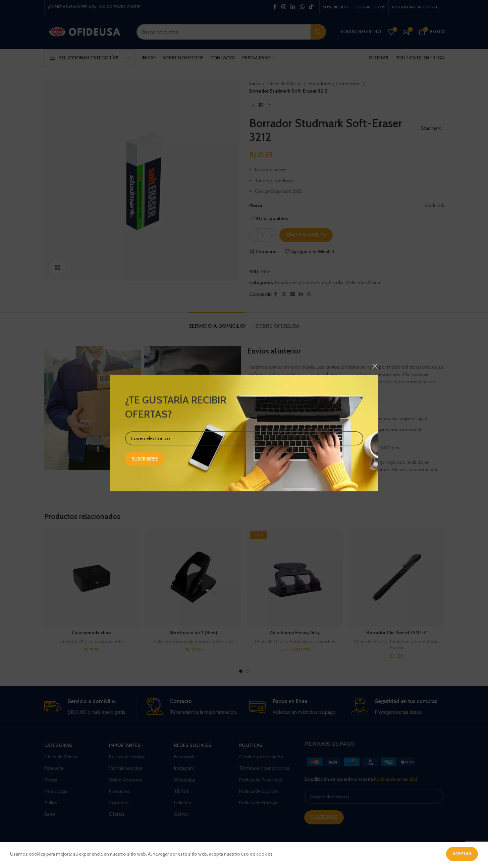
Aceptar (462, 853)
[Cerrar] (375, 366)
